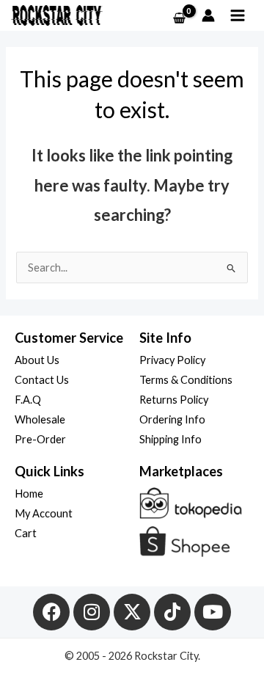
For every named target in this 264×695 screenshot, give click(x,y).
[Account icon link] (208, 15)
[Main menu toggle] (237, 15)
